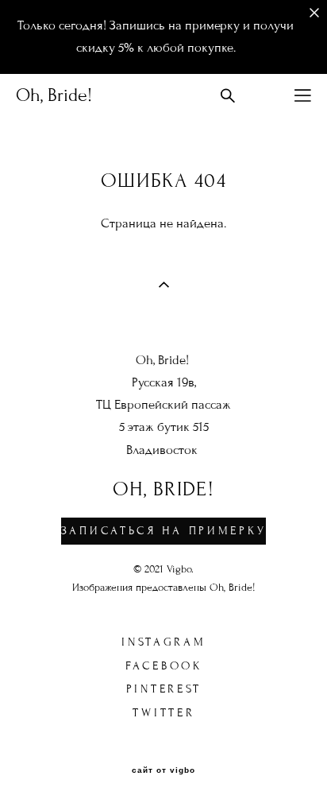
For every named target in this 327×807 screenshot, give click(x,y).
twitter (163, 713)
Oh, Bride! (54, 95)
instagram (163, 642)
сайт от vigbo (163, 770)
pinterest (164, 689)
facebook (163, 666)
